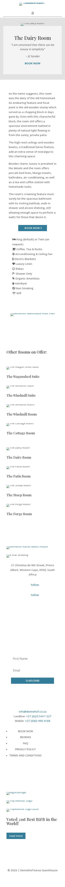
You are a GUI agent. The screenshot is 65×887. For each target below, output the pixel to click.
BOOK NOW (32, 228)
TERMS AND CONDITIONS (25, 755)
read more (16, 836)
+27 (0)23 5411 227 (38, 716)
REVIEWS (25, 737)
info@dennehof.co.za (32, 711)
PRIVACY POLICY (25, 749)
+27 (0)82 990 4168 (37, 721)
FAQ (25, 743)
